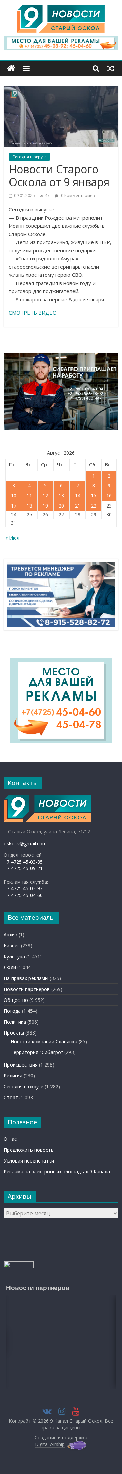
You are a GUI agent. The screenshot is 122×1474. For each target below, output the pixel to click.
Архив (10, 934)
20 (61, 505)
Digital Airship (50, 1444)
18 (29, 505)
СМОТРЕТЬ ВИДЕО (33, 312)
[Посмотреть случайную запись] (110, 68)
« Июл (12, 537)
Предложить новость (29, 1150)
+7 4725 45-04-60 (23, 895)
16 (109, 495)
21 (77, 505)
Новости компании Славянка (44, 1041)
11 (29, 495)
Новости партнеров (27, 989)
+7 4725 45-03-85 (23, 862)
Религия (13, 1075)
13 (61, 495)
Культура (14, 956)
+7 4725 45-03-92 (23, 888)
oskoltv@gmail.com (25, 843)
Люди (10, 967)
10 (13, 495)
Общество (16, 1000)
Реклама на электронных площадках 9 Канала (57, 1171)
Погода (12, 1011)
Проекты (14, 1032)
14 (77, 495)
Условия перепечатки (29, 1160)
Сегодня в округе (29, 157)
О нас (10, 1139)
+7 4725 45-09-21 (23, 868)
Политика (15, 1022)
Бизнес (12, 945)
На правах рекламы (26, 978)
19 (45, 505)
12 (45, 495)
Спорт (11, 1097)
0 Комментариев (77, 195)
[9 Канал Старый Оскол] (11, 68)
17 (13, 505)
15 (93, 495)
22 (93, 505)
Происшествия (21, 1064)
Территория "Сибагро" (37, 1052)
